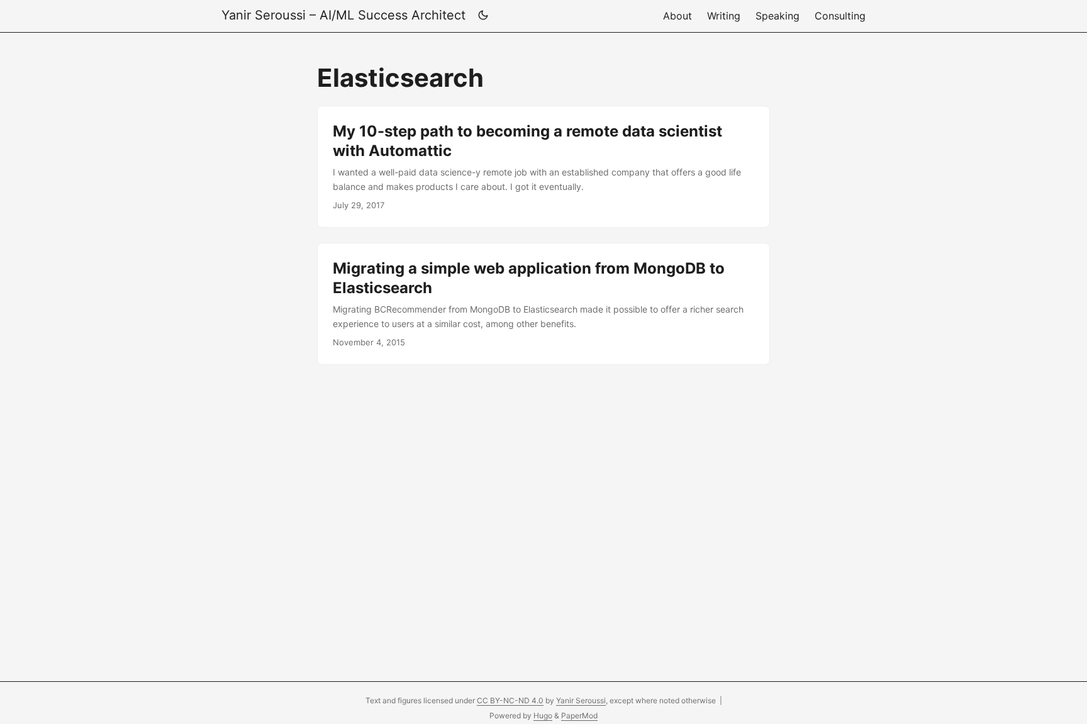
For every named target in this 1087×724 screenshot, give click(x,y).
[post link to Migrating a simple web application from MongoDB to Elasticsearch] (543, 303)
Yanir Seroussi (581, 700)
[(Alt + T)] (483, 16)
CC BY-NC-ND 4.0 (510, 700)
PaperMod (579, 715)
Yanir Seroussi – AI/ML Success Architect (343, 15)
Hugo (542, 715)
